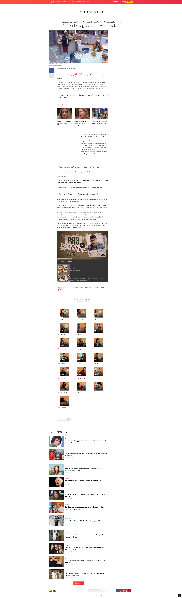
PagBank (84, 1)
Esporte (87, 5)
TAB (119, 5)
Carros (75, 5)
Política (70, 5)
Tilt (105, 5)
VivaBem (101, 5)
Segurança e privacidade (105, 595)
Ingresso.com (60, 1)
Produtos (52, 5)
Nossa (116, 5)
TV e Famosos (91, 11)
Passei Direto (78, 1)
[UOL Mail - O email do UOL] (117, 2)
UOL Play (88, 1)
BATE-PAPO (66, 1)
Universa (96, 5)
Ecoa (107, 5)
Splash (92, 5)
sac (114, 1)
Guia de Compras (130, 5)
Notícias (65, 5)
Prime (121, 5)
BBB (76, 74)
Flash (56, 5)
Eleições (60, 5)
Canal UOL (111, 5)
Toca (124, 5)
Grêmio (94, 217)
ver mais (77, 583)
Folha (83, 5)
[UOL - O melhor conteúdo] (51, 2)
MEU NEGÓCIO (72, 1)
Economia (79, 5)
